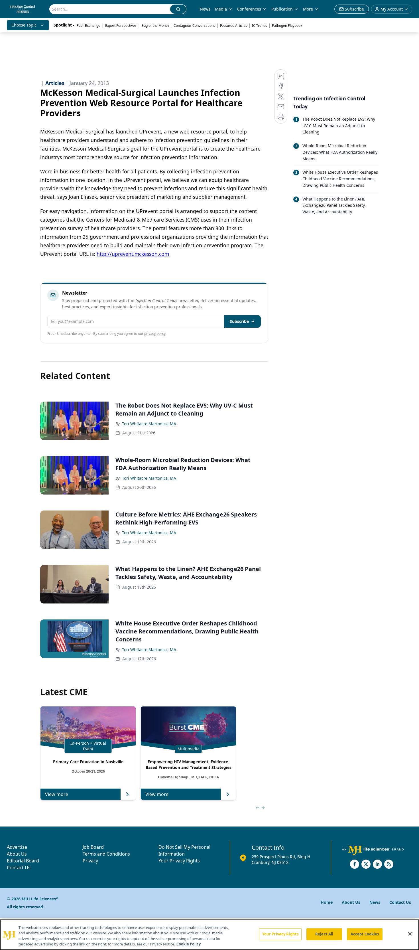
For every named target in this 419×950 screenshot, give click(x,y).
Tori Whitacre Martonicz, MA (149, 423)
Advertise (17, 847)
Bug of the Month (155, 25)
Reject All (324, 934)
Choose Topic (23, 25)
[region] (209, 934)
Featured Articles (233, 25)
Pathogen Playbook (287, 25)
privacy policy (155, 333)
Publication (282, 9)
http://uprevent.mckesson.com (133, 253)
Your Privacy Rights (179, 861)
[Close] (410, 933)
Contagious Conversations (194, 25)
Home (327, 902)
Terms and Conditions (106, 854)
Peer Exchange (88, 25)
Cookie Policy (188, 944)
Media (221, 9)
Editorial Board (23, 861)
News (205, 9)
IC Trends (259, 25)
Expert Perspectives (121, 25)
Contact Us (18, 867)
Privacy (90, 861)
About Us (17, 854)
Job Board (93, 847)
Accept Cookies (365, 934)
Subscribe (239, 321)
